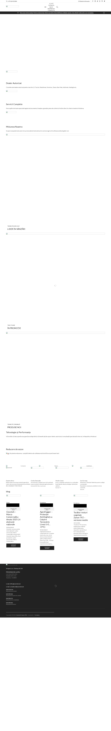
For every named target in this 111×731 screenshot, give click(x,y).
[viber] (102, 1)
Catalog (51, 5)
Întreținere (43, 502)
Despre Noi (51, 8)
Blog (51, 7)
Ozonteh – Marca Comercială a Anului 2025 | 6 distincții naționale (13, 518)
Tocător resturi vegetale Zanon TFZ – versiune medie (81, 516)
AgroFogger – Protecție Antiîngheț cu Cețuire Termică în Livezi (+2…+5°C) (46, 519)
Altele (8, 502)
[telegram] (104, 1)
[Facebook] (92, 1)
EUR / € (102, 613)
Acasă (51, 3)
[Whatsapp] (99, 1)
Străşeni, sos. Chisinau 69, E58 (14, 568)
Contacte (51, 10)
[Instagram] (95, 1)
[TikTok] (97, 1)
